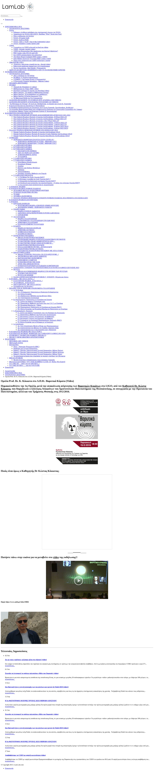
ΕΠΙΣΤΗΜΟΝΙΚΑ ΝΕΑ (13, 27)
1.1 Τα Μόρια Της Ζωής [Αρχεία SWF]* (31, 177)
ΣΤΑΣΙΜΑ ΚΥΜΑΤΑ (25, 234)
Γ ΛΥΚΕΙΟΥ (13, 202)
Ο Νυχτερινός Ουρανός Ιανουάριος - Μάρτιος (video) (31, 81)
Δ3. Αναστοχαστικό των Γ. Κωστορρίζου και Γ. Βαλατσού (37, 330)
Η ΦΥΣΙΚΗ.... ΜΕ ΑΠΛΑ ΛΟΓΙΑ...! (21, 279)
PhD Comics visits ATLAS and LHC (25, 53)
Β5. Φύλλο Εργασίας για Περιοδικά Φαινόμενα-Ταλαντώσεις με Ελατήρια (42, 309)
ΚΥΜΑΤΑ (17, 226)
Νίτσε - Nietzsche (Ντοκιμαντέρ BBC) (26, 347)
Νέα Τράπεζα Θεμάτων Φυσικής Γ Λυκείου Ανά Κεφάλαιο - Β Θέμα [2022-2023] (40, 126)
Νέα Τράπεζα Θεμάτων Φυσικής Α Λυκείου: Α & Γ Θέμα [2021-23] (36, 121)
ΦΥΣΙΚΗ (12, 85)
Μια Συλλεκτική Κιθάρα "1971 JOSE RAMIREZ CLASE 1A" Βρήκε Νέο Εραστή (37, 362)
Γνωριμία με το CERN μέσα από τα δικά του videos (30, 47)
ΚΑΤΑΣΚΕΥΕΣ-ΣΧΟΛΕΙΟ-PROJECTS (19, 113)
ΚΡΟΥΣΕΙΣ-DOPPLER (21, 203)
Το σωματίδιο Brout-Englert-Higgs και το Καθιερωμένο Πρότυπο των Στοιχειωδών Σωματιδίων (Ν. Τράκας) (45, 109)
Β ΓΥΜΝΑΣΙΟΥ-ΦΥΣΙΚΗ (22, 147)
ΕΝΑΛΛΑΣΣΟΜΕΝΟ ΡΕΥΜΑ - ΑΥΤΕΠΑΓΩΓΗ (35, 247)
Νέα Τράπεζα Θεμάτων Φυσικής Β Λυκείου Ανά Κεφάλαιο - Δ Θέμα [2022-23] (40, 124)
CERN (11, 45)
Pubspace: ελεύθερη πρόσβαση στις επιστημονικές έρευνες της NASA (37, 32)
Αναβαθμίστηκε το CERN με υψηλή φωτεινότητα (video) (25, 755)
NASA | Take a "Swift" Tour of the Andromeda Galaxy (31, 42)
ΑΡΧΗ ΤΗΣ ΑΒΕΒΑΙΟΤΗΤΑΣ (28, 264)
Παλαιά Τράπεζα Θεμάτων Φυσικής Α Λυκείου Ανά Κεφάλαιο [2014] (36, 132)
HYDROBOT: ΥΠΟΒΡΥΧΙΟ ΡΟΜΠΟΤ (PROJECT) (27, 335)
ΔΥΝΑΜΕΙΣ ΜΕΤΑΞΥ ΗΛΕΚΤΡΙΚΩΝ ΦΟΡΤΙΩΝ (31, 190)
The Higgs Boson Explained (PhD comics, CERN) (30, 57)
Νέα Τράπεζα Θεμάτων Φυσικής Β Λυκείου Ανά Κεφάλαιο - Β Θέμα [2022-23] (40, 123)
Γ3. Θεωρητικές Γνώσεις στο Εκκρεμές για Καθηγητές (36, 316)
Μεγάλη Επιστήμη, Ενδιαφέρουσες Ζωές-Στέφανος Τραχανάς (34, 360)
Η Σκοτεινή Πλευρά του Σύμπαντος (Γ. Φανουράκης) (27, 106)
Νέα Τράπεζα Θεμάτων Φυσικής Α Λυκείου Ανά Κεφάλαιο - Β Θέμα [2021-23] (40, 117)
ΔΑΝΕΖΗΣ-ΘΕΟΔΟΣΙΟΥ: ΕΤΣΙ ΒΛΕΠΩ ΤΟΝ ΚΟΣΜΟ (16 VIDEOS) (33, 102)
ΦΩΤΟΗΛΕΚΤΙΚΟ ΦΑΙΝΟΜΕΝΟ (30, 258)
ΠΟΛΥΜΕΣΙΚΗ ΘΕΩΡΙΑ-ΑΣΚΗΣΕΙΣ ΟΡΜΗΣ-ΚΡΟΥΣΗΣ (38, 205)
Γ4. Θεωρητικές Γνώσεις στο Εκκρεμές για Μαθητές (35, 318)
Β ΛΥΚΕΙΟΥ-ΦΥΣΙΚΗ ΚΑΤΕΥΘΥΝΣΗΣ (23, 200)
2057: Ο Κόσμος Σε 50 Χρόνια (23, 75)
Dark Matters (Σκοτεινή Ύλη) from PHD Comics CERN (32, 59)
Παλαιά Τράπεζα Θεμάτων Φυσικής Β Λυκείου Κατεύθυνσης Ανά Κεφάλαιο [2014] (41, 136)
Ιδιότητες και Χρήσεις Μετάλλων (29, 168)
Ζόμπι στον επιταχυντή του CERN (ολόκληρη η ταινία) (31, 60)
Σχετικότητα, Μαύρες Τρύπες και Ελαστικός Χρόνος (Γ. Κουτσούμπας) (33, 111)
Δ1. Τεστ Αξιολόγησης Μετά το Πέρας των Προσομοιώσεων (38, 326)
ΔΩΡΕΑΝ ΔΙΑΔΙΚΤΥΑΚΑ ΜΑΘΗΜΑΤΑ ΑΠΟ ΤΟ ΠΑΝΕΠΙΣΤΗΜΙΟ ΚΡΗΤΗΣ (37, 70)
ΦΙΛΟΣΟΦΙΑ (14, 345)
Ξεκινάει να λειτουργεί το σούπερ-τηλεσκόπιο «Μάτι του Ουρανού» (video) (31, 673)
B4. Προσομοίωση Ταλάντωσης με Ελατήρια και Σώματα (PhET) (39, 307)
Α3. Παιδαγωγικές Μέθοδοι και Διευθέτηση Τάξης (34, 296)
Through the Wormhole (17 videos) (25, 87)
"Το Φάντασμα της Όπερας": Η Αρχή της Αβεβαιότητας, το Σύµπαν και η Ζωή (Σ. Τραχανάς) (40, 104)
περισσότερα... (10, 666)
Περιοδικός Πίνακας (24, 164)
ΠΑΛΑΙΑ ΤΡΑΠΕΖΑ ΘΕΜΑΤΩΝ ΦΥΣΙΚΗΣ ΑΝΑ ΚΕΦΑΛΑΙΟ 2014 (33, 130)
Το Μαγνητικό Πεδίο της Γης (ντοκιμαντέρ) (27, 98)
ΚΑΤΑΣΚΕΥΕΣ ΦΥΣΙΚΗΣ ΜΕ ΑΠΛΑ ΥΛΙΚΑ (25, 331)
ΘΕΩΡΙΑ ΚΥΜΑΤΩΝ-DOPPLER (29, 228)
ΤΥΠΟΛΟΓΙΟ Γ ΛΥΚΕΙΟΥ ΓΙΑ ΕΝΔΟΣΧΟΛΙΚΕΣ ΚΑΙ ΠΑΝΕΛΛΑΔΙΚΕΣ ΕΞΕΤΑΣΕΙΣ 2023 (46, 267)
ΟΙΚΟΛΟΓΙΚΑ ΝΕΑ (16, 62)
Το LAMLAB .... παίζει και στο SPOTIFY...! (24, 363)
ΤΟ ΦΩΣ (16, 194)
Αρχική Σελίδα (10, 371)
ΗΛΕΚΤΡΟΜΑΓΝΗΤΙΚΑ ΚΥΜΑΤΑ (30, 249)
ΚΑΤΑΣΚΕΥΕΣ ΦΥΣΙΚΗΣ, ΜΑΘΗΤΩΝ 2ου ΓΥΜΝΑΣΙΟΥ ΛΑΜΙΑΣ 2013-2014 (37, 333)
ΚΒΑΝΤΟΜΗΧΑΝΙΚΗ (21, 252)
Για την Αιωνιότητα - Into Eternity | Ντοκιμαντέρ (29, 68)
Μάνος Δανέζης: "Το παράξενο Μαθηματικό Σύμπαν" (31, 92)
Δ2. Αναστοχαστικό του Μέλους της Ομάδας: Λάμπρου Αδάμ (38, 328)
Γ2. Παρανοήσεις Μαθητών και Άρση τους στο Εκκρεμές (37, 315)
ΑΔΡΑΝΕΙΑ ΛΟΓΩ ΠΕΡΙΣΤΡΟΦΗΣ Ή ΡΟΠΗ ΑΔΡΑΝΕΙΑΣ (38, 213)
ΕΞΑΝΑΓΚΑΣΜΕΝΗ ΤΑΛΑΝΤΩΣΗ (31, 224)
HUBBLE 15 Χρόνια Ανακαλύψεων (25, 77)
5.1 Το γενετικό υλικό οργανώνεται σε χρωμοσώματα (35, 185)
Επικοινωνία (9, 19)
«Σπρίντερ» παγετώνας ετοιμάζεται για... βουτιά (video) (31, 64)
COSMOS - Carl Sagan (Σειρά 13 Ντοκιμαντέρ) (29, 79)
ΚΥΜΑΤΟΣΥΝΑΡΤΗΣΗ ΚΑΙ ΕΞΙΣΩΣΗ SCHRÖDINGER (38, 266)
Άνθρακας (21, 170)
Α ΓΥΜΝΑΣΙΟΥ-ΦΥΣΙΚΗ (22, 145)
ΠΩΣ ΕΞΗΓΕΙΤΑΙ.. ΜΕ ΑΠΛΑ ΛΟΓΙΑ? (27, 284)
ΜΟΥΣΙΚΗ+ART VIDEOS (18, 341)
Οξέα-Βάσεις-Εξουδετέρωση (27, 162)
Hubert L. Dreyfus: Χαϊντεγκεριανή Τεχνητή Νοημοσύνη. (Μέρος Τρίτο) (37, 354)
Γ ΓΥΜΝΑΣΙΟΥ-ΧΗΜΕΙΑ (22, 160)
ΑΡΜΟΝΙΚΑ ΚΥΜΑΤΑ (26, 230)
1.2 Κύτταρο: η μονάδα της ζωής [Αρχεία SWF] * (34, 179)
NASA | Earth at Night (20, 40)
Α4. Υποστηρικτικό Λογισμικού (28, 298)
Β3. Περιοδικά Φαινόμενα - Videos (29, 305)
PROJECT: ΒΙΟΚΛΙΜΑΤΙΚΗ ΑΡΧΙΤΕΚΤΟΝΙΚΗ (26, 337)
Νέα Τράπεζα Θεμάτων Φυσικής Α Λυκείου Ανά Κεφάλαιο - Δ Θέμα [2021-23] (39, 119)
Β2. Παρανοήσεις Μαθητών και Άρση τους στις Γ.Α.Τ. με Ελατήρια (40, 303)
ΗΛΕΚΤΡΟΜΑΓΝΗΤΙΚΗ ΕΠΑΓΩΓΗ (31, 245)
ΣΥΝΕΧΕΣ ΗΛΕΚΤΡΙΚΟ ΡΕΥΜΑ (25, 192)
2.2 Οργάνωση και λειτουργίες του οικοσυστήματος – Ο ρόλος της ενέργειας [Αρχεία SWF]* (49, 183)
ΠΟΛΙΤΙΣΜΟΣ (10, 339)
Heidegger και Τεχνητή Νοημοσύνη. (25, 348)
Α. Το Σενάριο (18, 290)
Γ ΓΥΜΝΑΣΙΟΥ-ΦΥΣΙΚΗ (22, 158)
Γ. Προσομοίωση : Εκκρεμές (23, 311)
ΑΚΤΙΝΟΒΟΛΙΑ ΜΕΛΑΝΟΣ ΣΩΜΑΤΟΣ (32, 256)
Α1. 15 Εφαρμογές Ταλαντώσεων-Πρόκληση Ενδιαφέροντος (38, 292)
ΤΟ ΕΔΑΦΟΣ (22, 156)
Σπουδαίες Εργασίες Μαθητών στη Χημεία (32, 173)
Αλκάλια (20, 166)
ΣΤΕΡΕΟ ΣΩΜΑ (19, 209)
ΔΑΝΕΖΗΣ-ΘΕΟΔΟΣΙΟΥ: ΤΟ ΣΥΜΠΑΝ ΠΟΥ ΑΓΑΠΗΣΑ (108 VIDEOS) (35, 100)
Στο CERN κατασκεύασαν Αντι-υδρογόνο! (27, 55)
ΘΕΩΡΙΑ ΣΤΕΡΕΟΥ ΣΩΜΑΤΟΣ (29, 211)
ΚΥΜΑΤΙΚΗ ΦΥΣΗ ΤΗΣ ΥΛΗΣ (29, 262)
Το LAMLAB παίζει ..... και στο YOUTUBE (24, 365)
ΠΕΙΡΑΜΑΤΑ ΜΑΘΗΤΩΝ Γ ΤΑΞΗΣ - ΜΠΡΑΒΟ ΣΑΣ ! (37, 143)
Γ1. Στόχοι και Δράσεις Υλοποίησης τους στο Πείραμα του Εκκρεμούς (41, 313)
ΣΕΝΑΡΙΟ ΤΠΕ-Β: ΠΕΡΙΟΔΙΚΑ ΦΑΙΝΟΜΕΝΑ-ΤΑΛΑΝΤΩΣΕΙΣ (32, 288)
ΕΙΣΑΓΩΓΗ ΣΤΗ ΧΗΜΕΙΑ (27, 151)
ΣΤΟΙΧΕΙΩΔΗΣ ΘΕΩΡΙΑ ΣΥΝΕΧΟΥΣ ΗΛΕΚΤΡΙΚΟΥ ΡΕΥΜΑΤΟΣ (41, 239)
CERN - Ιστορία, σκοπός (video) (24, 49)
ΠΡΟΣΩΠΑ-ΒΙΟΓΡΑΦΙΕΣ (18, 83)
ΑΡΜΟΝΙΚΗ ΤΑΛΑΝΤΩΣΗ (28, 222)
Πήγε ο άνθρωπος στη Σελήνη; (23, 36)
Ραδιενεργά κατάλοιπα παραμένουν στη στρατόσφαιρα (31, 66)
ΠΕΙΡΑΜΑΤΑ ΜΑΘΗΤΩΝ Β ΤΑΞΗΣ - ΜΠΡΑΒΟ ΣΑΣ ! (37, 141)
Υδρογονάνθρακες (24, 171)
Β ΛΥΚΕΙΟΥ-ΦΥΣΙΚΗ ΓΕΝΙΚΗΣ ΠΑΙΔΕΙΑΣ (25, 188)
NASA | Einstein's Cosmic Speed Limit (26, 43)
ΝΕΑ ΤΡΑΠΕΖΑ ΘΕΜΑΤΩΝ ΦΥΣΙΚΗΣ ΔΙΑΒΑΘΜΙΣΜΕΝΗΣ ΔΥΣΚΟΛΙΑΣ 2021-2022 (39, 115)
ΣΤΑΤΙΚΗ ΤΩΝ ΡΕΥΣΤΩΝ (27, 273)
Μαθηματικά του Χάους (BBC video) (25, 89)
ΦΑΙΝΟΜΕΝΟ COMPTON (27, 260)
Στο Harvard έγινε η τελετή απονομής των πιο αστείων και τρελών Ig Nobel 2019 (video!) (37, 687)
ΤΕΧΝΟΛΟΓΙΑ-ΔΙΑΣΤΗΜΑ (19, 28)
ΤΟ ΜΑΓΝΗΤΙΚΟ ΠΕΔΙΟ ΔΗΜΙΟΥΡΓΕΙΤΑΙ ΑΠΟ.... (36, 241)
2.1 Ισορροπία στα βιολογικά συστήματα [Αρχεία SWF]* (37, 181)
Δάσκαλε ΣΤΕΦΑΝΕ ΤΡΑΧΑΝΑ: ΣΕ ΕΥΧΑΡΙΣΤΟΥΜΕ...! (38, 254)
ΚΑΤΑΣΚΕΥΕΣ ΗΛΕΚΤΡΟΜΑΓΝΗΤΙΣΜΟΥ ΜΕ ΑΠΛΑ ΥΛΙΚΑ (40, 251)
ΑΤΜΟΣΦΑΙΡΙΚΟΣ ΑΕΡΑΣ (27, 155)
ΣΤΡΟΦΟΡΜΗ (23, 215)
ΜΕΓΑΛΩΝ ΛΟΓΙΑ (16, 343)
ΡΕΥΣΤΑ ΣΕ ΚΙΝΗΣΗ (25, 275)
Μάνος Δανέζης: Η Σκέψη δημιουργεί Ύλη (27, 96)
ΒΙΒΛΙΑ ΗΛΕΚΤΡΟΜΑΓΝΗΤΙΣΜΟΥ (31, 237)
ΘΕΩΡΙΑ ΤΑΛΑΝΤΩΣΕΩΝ (27, 219)
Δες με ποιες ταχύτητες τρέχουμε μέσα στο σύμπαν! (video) (26, 660)
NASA (11, 30)
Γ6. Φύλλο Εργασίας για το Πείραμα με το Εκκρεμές (35, 322)
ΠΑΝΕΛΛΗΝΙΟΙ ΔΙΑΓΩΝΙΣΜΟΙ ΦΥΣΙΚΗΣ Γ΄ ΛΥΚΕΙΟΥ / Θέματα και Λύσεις (40, 277)
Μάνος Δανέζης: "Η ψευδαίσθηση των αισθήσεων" (30, 94)
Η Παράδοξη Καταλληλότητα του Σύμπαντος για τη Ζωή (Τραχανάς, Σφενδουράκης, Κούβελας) (41, 107)
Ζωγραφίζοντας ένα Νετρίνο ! (23, 286)
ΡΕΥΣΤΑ (16, 269)
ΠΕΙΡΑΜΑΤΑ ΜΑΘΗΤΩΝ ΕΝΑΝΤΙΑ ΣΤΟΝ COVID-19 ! (33, 139)
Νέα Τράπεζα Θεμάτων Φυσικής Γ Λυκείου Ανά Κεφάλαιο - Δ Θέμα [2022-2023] (40, 128)
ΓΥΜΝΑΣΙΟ (13, 138)
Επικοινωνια (9, 367)
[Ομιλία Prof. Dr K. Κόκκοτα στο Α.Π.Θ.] (77, 598)
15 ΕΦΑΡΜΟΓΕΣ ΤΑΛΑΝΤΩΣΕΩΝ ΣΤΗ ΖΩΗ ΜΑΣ (36, 220)
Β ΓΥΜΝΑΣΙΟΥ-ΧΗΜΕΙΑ (22, 149)
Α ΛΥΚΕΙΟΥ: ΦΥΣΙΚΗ (17, 187)
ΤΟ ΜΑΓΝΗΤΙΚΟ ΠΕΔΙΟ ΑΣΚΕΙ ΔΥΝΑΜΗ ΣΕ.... (35, 243)
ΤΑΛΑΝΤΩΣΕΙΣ (19, 217)
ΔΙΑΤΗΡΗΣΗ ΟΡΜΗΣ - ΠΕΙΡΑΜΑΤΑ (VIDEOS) (35, 207)
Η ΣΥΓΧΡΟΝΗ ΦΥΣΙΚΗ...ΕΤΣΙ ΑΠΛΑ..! (28, 281)
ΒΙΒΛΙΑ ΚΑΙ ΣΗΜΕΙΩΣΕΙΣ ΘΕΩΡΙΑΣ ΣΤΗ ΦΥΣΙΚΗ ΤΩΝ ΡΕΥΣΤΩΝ (42, 271)
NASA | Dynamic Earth (21, 38)
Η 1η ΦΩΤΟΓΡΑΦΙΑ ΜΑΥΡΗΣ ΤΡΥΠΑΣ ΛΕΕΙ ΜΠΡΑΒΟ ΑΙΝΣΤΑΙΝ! (31, 701)
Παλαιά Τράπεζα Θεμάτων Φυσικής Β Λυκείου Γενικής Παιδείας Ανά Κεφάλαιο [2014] (42, 134)
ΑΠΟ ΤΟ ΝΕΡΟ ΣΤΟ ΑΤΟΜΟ (28, 153)
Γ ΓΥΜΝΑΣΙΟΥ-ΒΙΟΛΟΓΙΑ (23, 175)
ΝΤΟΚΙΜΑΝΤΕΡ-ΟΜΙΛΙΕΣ (15, 72)
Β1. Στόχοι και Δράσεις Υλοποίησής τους (31, 301)
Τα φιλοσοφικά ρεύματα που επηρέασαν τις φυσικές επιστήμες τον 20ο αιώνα (39, 356)
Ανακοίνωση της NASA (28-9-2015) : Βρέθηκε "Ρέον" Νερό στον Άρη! (37, 34)
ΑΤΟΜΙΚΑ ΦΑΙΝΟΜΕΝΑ (22, 196)
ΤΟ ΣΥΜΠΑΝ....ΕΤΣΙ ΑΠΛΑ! (24, 283)
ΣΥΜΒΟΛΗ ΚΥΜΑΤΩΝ (26, 232)
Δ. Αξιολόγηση (18, 324)
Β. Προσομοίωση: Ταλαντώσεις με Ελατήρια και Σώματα (32, 299)
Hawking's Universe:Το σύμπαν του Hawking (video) (31, 91)
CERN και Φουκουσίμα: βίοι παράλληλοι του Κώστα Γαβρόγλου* (35, 51)
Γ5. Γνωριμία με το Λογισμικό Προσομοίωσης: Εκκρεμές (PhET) (40, 320)
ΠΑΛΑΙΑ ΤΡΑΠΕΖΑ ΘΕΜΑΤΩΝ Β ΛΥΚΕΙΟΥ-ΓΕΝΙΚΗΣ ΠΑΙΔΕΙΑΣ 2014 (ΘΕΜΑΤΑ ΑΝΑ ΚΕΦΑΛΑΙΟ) (50, 198)
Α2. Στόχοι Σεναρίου (25, 294)
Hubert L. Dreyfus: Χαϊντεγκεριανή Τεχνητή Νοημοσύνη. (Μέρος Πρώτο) (38, 350)
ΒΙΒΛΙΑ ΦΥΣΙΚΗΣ (16, 358)
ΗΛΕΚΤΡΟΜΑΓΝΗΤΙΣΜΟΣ (23, 235)
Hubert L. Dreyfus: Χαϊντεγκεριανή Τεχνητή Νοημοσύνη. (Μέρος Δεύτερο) (38, 352)
